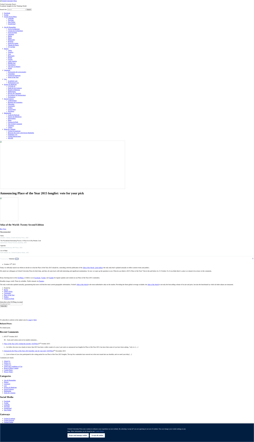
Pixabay (41, 281)
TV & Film (11, 47)
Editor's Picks (8, 291)
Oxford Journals (9, 420)
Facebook (7, 13)
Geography (11, 106)
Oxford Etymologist (14, 75)
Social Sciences (9, 99)
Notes (2, 235)
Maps (9, 120)
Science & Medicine (10, 84)
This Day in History (14, 66)
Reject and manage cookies (78, 435)
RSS (35, 320)
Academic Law (13, 81)
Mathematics (12, 91)
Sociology (11, 111)
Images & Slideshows (15, 117)
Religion (10, 41)
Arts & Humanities (10, 27)
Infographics (12, 118)
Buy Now (3, 229)
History (6, 49)
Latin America (12, 61)
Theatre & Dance (13, 45)
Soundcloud (11, 24)
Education (11, 104)
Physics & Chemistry (14, 93)
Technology (11, 97)
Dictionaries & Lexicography (17, 72)
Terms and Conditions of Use (13, 366)
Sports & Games (13, 43)
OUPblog (20, 278)
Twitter (6, 15)
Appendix (3, 245)
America (10, 52)
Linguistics (11, 74)
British (10, 57)
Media (10, 36)
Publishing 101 (12, 134)
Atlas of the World (153, 284)
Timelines (11, 125)
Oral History (12, 65)
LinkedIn (11, 18)
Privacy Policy (5, 314)
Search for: (3, 9)
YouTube (11, 20)
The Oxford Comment (15, 124)
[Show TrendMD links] (253, 258)
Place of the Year (9, 295)
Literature (11, 34)
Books (6, 290)
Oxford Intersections (14, 136)
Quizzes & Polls (13, 122)
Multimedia (7, 113)
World (10, 68)
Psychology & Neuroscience (17, 95)
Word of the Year (13, 77)
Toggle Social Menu (10, 17)
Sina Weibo (11, 22)
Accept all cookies (97, 435)
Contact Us (7, 365)
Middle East (11, 63)
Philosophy (11, 40)
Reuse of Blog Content (11, 368)
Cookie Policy (8, 370)
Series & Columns (9, 129)
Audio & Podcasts (13, 115)
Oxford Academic (9, 418)
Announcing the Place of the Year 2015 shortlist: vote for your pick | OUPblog (28, 351)
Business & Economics (15, 102)
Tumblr (51, 278)
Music (10, 38)
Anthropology (12, 100)
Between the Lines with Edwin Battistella (21, 133)
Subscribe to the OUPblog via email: (11, 302)
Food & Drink (12, 32)
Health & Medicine (14, 90)
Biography (11, 56)
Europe (10, 59)
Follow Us (7, 363)
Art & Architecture (14, 29)
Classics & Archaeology (15, 31)
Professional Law (13, 83)
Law (5, 79)
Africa (10, 50)
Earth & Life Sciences (15, 88)
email (30, 320)
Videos (10, 127)
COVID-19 (11, 86)
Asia (9, 54)
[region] (127, 432)
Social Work (12, 109)
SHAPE (10, 138)
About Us (7, 361)
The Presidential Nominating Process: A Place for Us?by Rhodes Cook (20, 240)
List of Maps (4, 250)
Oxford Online (8, 422)
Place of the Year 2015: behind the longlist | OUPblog (21, 344)
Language (7, 70)
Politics (10, 108)
